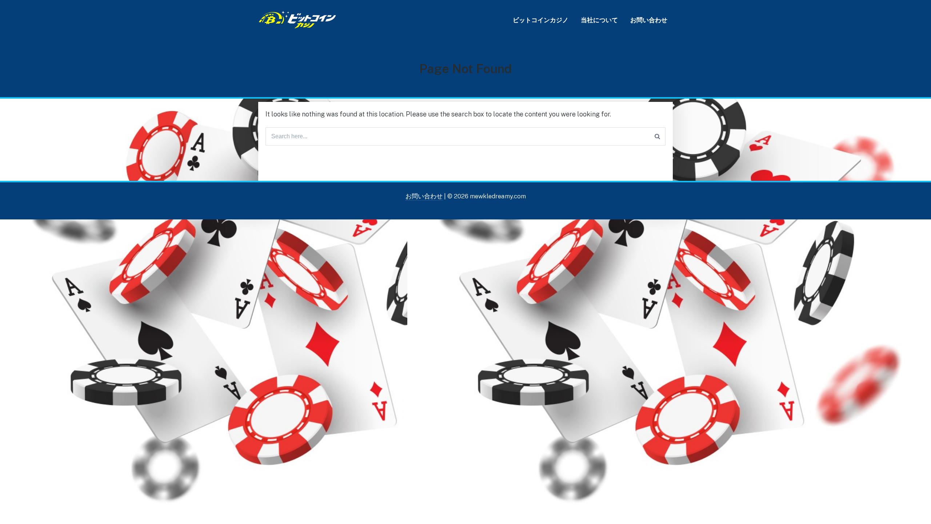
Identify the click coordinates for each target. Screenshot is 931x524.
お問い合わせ (648, 20)
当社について (599, 20)
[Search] (657, 136)
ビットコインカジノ (540, 20)
